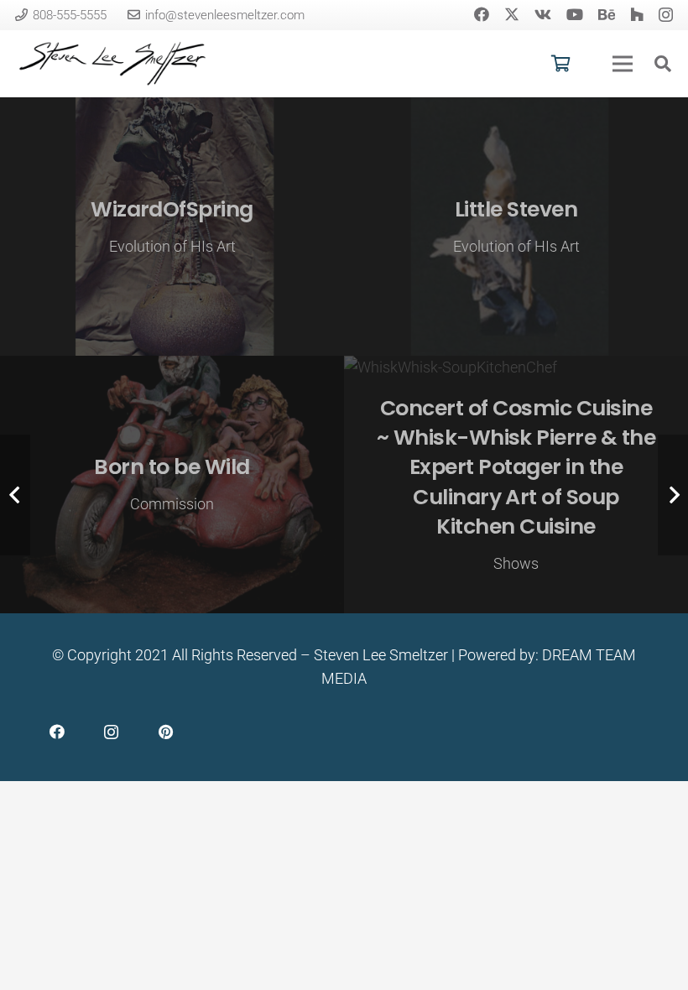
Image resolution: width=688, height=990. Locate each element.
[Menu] (622, 64)
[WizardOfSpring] (172, 226)
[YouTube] (574, 14)
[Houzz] (637, 14)
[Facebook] (481, 14)
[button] (662, 64)
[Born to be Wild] (172, 485)
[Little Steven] (516, 226)
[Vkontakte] (542, 14)
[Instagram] (666, 15)
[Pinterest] (166, 732)
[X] (511, 14)
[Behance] (606, 14)
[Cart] (560, 63)
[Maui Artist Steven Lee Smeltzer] (113, 64)
